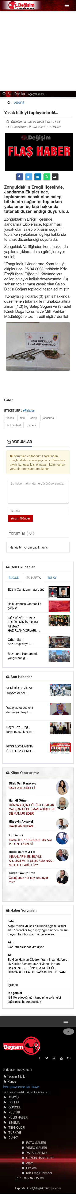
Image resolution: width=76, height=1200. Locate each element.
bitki (22, 418)
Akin (11, 942)
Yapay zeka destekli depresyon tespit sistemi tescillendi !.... (20, 712)
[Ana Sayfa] (21, 1045)
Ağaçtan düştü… (37, 94)
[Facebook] (19, 176)
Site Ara (31, 1168)
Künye (12, 1081)
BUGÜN (14, 577)
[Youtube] (61, 1059)
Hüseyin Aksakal (21, 821)
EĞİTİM (13, 1102)
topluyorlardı (14, 425)
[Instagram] (54, 1059)
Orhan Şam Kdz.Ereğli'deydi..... (20, 641)
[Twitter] (28, 176)
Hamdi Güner (18, 800)
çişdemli (32, 425)
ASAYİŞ (19, 102)
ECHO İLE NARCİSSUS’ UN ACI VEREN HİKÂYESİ (30, 842)
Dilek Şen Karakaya (23, 783)
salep (33, 418)
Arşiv (29, 1163)
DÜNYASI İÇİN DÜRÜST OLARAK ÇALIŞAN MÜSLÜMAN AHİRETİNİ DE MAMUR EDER (31, 809)
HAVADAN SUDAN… (22, 826)
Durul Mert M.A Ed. (22, 852)
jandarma (48, 418)
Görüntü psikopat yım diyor (26, 947)
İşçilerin (13, 985)
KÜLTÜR (14, 1112)
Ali (10, 955)
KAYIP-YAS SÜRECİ (22, 788)
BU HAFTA (33, 577)
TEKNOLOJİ (16, 1127)
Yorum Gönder (20, 518)
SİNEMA (14, 1122)
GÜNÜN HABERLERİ (40, 1158)
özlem (12, 921)
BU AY (52, 577)
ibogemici (15, 993)
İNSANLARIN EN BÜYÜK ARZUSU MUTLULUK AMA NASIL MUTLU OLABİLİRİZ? (31, 860)
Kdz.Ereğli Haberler (39, 1173)
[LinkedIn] (37, 176)
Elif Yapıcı (16, 835)
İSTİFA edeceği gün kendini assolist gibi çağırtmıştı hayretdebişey (34, 999)
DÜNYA (13, 1137)
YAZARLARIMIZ (37, 1153)
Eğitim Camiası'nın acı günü (26, 589)
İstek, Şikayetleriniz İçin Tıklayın (21, 1086)
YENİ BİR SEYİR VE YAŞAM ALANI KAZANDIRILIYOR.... (20, 692)
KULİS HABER (18, 1117)
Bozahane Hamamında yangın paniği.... (23, 655)
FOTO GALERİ (36, 1142)
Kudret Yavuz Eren (22, 873)
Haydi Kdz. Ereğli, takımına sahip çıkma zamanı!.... (20, 731)
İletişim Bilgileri (17, 1076)
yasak (10, 418)
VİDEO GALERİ (36, 1147)
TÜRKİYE (14, 1132)
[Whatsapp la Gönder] (46, 176)
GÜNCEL (14, 1107)
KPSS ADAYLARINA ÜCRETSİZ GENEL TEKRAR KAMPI (19, 751)
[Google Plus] (69, 1059)
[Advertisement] (38, 51)
